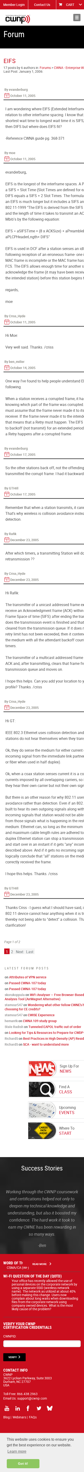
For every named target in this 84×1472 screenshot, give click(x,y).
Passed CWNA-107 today (27, 983)
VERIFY (12, 1357)
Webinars (19, 1417)
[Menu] (76, 17)
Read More (39, 1264)
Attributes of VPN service (27, 977)
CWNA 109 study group (40, 1021)
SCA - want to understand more (46, 1044)
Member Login (14, 4)
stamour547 (14, 1005)
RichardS (11, 1038)
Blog (6, 1417)
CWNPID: (9, 1336)
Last (29, 951)
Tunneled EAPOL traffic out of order (54, 1026)
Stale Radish (14, 1026)
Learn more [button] (16, 1451)
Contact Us (42, 4)
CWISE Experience (41, 1015)
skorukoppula (15, 994)
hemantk (11, 1021)
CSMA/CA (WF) (18, 1267)
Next (19, 951)
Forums (45, 67)
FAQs (33, 1417)
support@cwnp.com (32, 1398)
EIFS (10, 61)
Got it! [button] (23, 1463)
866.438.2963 (27, 1394)
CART (70, 4)
